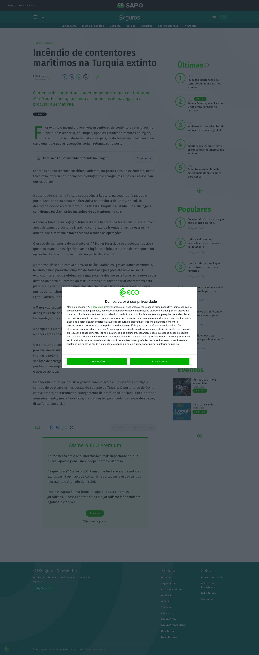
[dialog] (129, 327)
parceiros (97, 307)
